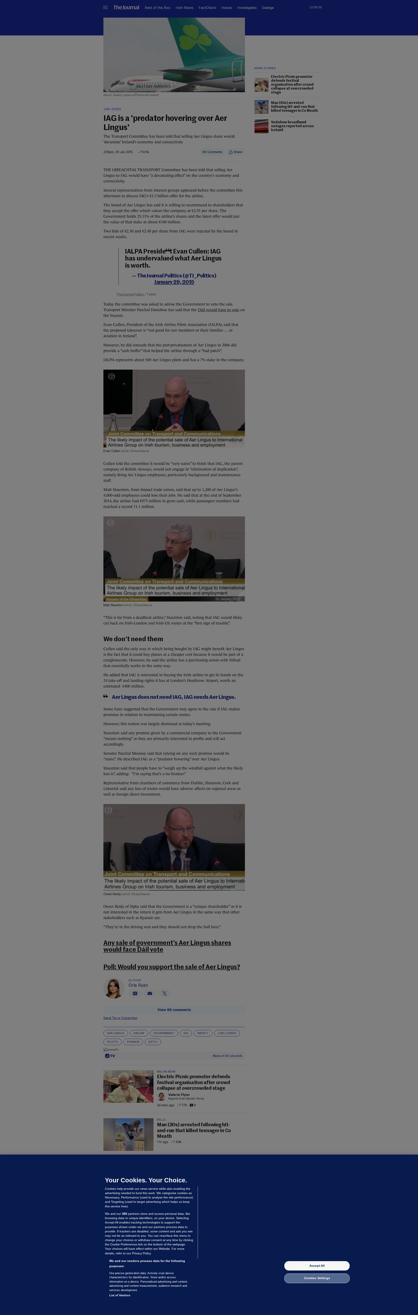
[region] (209, 1235)
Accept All (317, 1265)
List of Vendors (119, 1295)
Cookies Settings (317, 1278)
